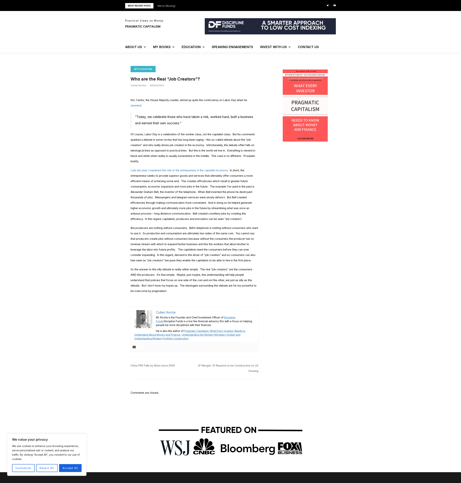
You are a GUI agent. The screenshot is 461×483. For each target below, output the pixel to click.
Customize (23, 467)
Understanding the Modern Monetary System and (211, 334)
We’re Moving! (166, 6)
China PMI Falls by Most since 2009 (153, 365)
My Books (162, 47)
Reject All (47, 467)
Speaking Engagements (232, 47)
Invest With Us (273, 47)
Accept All (70, 467)
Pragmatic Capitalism (142, 26)
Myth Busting (143, 69)
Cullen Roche (138, 85)
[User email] (134, 347)
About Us (133, 47)
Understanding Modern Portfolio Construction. (161, 338)
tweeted (136, 105)
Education (191, 47)
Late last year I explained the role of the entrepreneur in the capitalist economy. (179, 170)
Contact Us (308, 47)
